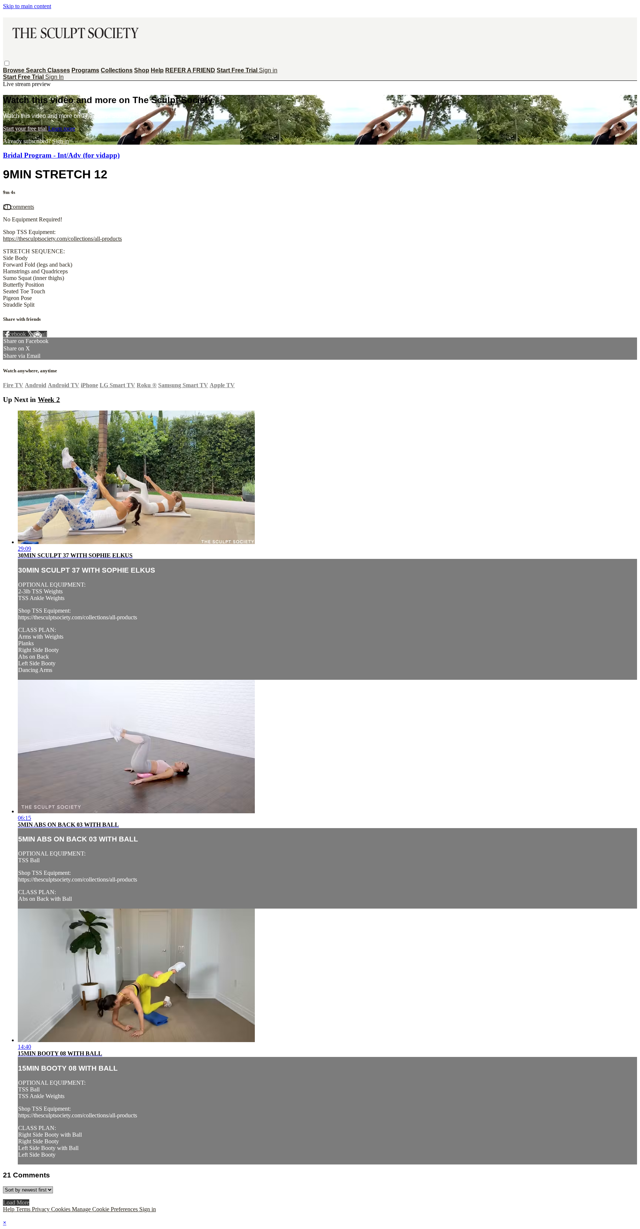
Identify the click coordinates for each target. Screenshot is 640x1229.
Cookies (61, 1209)
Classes (58, 70)
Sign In (54, 77)
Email (40, 334)
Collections (117, 70)
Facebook (15, 334)
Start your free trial (25, 128)
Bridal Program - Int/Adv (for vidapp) (61, 155)
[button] (6, 63)
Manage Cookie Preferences (105, 1209)
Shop (141, 70)
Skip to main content (27, 6)
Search (36, 70)
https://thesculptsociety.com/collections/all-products (62, 238)
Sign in (268, 70)
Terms (24, 1209)
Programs (85, 70)
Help (157, 70)
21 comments (18, 207)
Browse (14, 70)
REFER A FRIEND (190, 70)
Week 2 (49, 399)
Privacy (41, 1209)
